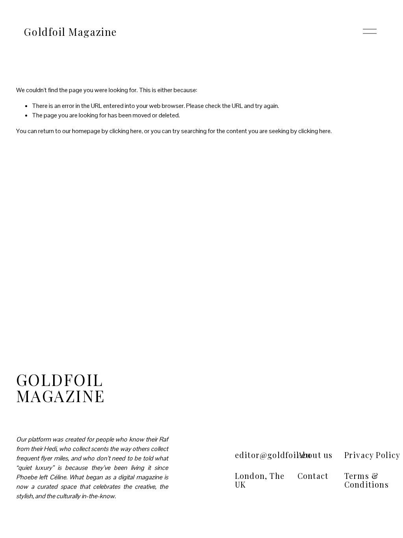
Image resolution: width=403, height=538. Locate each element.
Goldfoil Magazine (70, 31)
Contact (313, 476)
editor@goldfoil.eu (273, 455)
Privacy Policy (372, 455)
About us (315, 455)
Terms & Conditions (366, 480)
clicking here (125, 131)
